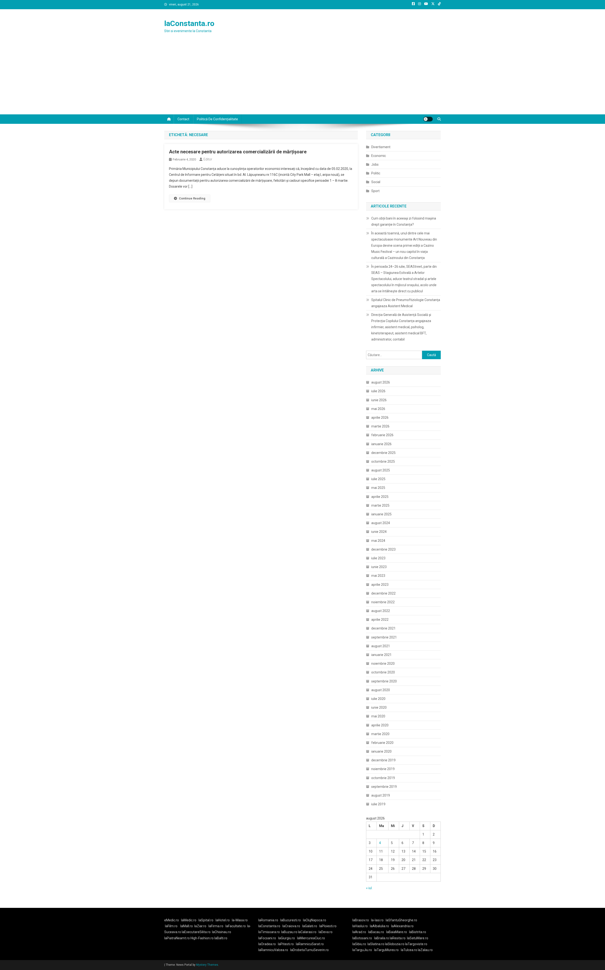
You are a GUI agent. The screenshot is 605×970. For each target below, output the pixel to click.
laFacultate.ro (235, 926)
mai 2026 (378, 409)
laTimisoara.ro (269, 932)
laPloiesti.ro (328, 926)
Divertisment (380, 147)
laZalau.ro (425, 950)
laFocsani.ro (267, 938)
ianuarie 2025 (381, 514)
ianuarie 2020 (381, 751)
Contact (183, 119)
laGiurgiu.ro (287, 938)
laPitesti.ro (286, 944)
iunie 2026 (379, 400)
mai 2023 (378, 576)
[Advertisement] (302, 79)
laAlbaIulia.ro (379, 926)
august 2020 (380, 690)
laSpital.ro (206, 920)
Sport (375, 191)
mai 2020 (378, 716)
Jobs (375, 164)
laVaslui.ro (361, 926)
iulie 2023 (378, 558)
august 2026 (380, 382)
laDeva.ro (326, 932)
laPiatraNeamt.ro (177, 938)
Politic (375, 173)
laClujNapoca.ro (314, 920)
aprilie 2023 (380, 584)
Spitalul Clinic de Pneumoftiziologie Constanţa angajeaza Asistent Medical (405, 303)
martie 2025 (380, 505)
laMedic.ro (189, 920)
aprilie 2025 (380, 497)
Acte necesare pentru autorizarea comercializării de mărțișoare (238, 152)
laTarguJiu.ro (363, 950)
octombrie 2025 (383, 461)
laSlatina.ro (375, 944)
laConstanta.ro (189, 23)
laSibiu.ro (359, 944)
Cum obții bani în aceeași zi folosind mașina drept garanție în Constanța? (403, 221)
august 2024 (380, 523)
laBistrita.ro (417, 932)
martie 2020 (380, 734)
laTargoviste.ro (416, 944)
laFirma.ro (215, 926)
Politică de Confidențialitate (217, 119)
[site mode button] (428, 119)
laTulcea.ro (409, 950)
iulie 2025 (378, 479)
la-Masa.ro (240, 920)
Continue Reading (192, 198)
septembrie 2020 (384, 681)
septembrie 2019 (384, 787)
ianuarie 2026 (381, 444)
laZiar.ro (200, 926)
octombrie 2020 (383, 672)
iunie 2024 (379, 532)
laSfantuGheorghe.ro (401, 920)
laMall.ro (186, 926)
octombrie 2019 (383, 778)
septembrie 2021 (384, 637)
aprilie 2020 (380, 725)
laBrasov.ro (360, 920)
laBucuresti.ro (290, 920)
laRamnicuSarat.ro (310, 944)
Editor (207, 159)
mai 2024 (378, 541)
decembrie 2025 (383, 453)
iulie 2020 (378, 699)
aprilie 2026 (380, 417)
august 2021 (380, 646)
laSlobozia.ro (394, 944)
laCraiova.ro (291, 926)
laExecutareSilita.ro (196, 932)
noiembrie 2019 (383, 769)
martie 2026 (380, 426)
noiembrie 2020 (383, 663)
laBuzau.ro (289, 932)
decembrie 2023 (383, 549)
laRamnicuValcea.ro (273, 950)
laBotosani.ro (362, 938)
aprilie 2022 (380, 619)
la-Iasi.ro (377, 920)
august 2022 (380, 611)
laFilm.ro (171, 926)
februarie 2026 (382, 435)
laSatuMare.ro (417, 938)
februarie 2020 (382, 743)
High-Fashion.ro (202, 938)
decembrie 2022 (383, 593)
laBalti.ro (220, 938)
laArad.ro (359, 932)
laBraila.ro (381, 938)
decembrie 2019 (383, 760)
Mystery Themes (207, 964)
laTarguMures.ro (386, 950)
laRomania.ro (268, 920)
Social (375, 182)
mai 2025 (378, 488)
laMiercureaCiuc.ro (311, 938)
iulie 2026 (378, 391)
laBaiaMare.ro (396, 932)
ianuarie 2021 (381, 655)
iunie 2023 (379, 567)
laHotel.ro (223, 920)
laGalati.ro (309, 926)
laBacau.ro (376, 932)
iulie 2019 (378, 804)
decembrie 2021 (383, 628)
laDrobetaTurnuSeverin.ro (309, 950)
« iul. (369, 888)
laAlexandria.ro (402, 926)
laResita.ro (398, 938)
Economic (378, 156)
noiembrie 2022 (383, 602)
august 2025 (380, 470)
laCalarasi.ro (307, 932)
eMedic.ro (171, 920)
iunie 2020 (379, 707)
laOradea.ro (267, 944)
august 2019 (380, 795)
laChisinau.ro (221, 932)
